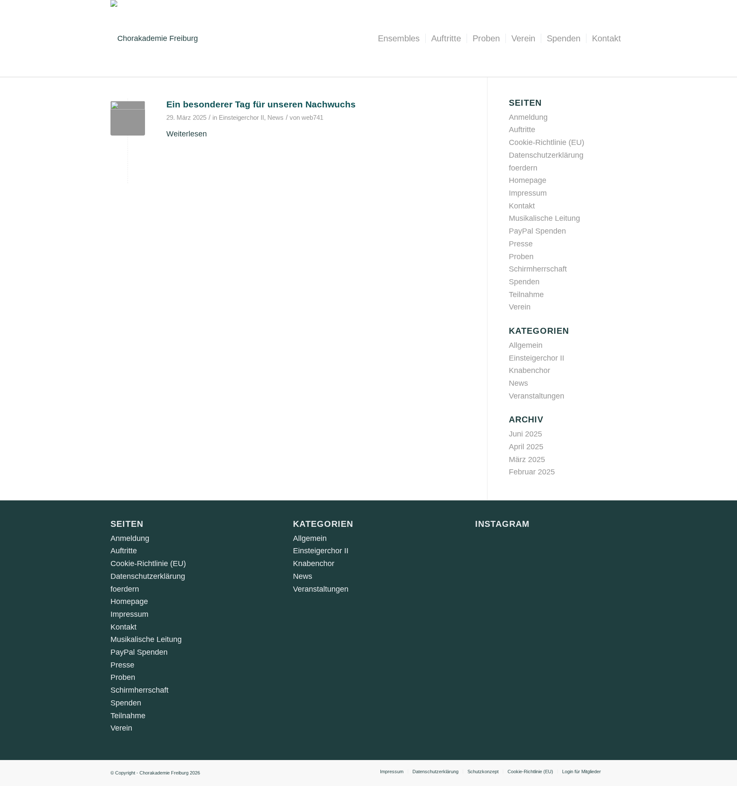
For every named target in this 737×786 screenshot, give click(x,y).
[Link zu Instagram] (620, 771)
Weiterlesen (186, 134)
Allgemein (526, 345)
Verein (520, 307)
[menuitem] (398, 38)
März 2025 (527, 459)
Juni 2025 (525, 434)
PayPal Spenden (537, 231)
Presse (521, 244)
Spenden (524, 281)
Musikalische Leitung (544, 218)
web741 (312, 117)
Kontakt (522, 206)
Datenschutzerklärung (546, 155)
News (275, 117)
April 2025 (526, 446)
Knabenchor (529, 370)
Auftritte (522, 129)
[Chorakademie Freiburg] (154, 38)
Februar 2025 (532, 472)
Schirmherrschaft (538, 269)
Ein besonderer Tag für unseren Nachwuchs (261, 104)
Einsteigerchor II (241, 117)
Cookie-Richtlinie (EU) (546, 142)
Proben (521, 256)
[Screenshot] (127, 118)
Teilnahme (526, 294)
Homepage (527, 180)
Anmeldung (528, 117)
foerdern (523, 168)
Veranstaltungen (536, 396)
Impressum (528, 193)
